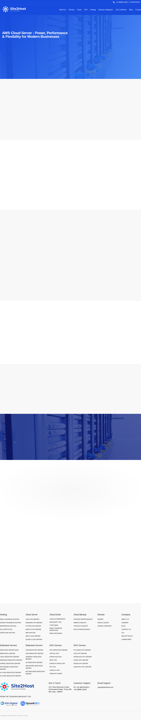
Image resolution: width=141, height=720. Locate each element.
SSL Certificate (121, 10)
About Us (62, 10)
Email (79, 10)
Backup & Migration (106, 10)
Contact (138, 10)
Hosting (93, 10)
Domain (72, 10)
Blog (131, 10)
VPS (86, 10)
